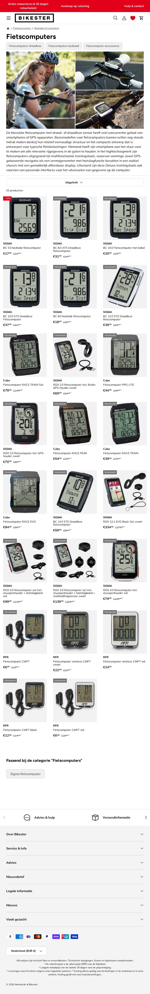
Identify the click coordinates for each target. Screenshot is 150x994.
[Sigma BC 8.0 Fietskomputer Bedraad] (75, 286)
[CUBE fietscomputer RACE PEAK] (75, 423)
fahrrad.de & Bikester (26, 984)
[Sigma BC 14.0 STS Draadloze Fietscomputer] (75, 492)
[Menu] (8, 18)
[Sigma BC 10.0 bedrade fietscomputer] (125, 218)
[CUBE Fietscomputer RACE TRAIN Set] (25, 355)
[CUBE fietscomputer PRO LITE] (125, 355)
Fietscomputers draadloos (25, 46)
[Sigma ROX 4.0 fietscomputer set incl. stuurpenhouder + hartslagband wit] (25, 560)
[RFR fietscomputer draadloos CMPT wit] (125, 632)
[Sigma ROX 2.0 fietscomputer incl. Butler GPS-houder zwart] (75, 355)
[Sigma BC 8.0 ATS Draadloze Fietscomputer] (75, 218)
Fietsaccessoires (22, 28)
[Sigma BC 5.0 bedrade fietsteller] (25, 218)
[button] (133, 18)
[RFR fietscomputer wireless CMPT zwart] (75, 632)
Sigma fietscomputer (25, 774)
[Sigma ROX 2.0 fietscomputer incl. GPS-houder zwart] (25, 423)
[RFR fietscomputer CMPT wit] (75, 700)
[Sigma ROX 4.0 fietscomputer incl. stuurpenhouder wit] (125, 560)
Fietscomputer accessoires (102, 46)
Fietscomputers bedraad (63, 46)
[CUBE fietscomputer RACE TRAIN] (125, 423)
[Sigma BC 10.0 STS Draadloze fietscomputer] (25, 286)
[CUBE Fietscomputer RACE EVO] (25, 492)
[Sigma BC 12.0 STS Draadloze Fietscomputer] (125, 286)
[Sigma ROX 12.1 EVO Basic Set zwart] (125, 492)
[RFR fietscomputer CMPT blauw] (25, 632)
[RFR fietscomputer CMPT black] (25, 700)
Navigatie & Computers (46, 28)
